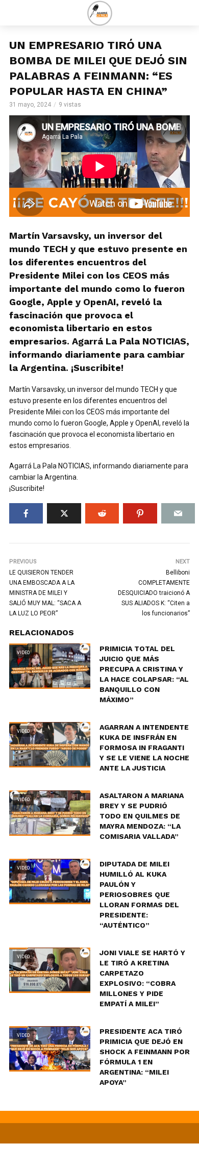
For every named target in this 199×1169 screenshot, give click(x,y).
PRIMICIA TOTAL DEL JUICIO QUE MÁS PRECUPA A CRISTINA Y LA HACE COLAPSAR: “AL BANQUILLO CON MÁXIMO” (144, 674)
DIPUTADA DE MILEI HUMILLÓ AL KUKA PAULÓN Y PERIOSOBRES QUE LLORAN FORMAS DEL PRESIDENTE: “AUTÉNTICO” (139, 894)
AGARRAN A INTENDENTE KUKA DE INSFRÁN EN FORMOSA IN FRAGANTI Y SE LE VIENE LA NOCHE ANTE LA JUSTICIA (144, 747)
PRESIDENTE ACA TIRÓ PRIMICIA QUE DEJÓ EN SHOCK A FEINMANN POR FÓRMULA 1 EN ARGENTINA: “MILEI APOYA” (145, 1056)
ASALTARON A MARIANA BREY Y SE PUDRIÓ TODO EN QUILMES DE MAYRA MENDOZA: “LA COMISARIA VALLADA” (142, 815)
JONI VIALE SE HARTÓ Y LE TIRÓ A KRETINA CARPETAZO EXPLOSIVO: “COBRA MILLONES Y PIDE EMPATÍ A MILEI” (142, 978)
